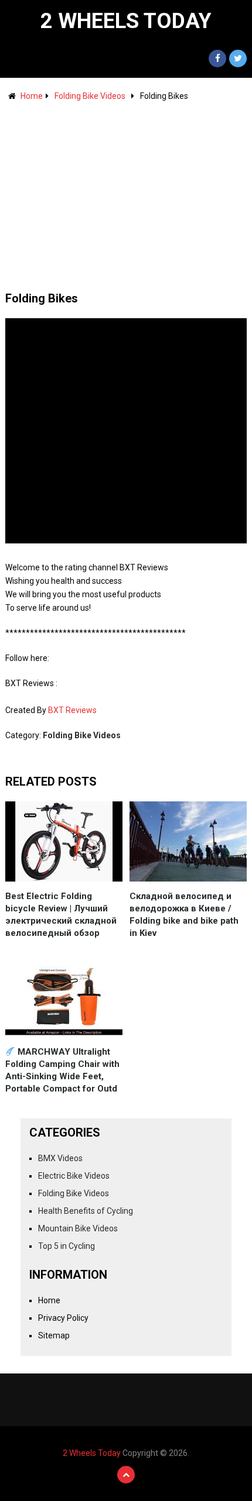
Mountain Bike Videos (78, 1228)
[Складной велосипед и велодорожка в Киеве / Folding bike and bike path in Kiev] (188, 841)
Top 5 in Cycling (66, 1246)
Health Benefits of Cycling (85, 1211)
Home (32, 96)
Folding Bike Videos (90, 96)
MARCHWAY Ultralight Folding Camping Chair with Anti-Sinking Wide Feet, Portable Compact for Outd (62, 1070)
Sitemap (54, 1335)
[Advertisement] (126, 191)
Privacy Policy (63, 1318)
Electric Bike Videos (74, 1175)
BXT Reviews (72, 710)
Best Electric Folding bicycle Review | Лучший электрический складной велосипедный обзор (61, 914)
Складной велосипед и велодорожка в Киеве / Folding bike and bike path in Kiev (184, 914)
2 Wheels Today (126, 21)
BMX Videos (60, 1158)
